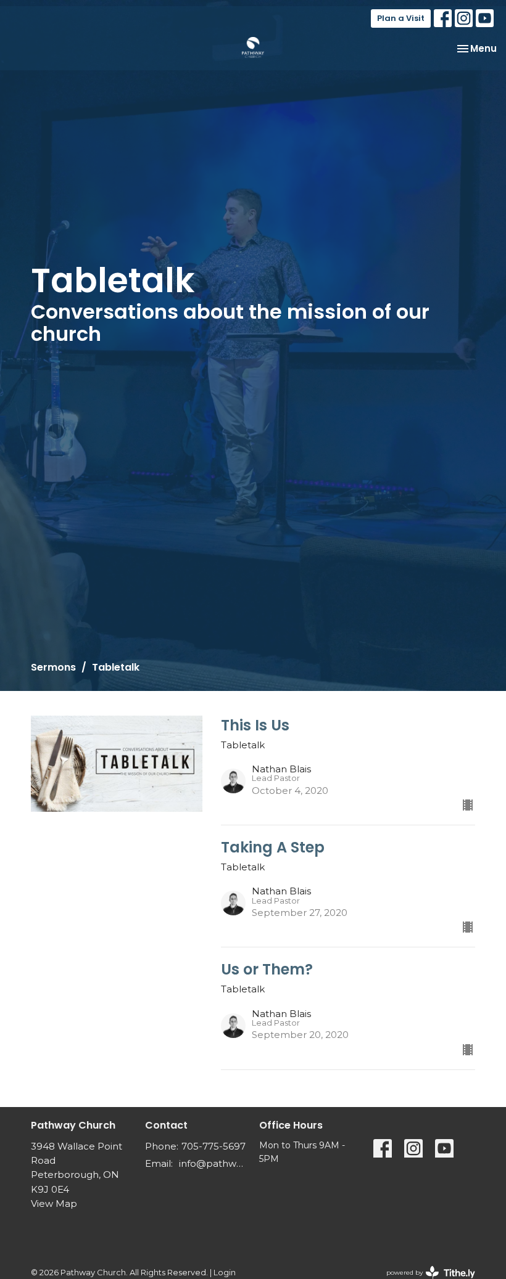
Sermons (53, 667)
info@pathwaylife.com (213, 1163)
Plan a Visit (401, 18)
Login (225, 1272)
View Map (54, 1203)
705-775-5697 (213, 1146)
